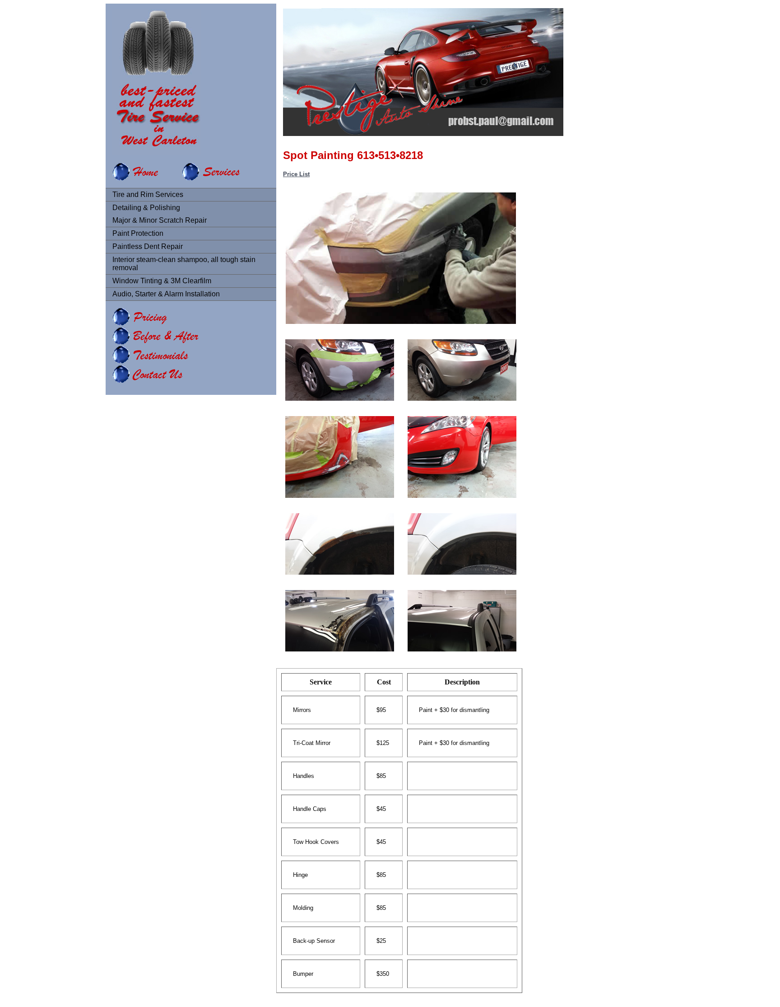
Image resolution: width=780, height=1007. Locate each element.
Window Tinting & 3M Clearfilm (161, 281)
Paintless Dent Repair (147, 246)
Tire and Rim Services (147, 194)
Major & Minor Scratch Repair (159, 220)
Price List (296, 174)
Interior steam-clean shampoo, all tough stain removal (183, 264)
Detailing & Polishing (146, 207)
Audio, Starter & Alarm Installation (166, 294)
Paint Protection (137, 233)
